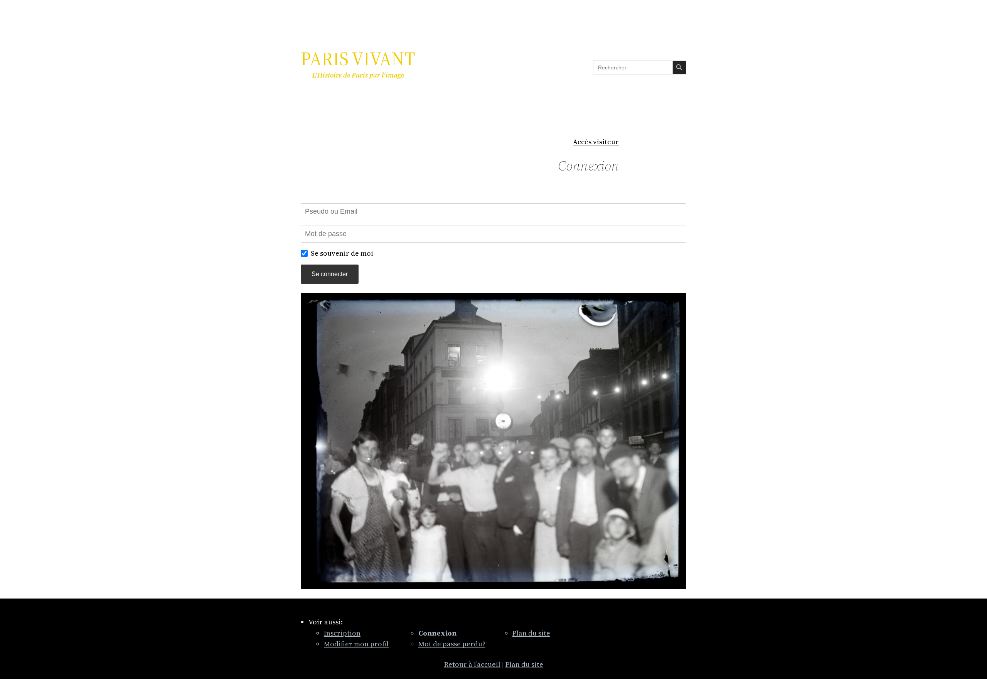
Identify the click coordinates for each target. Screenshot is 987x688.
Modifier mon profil (356, 644)
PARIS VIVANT (358, 58)
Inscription (342, 633)
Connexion (588, 166)
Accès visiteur (596, 142)
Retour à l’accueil (472, 664)
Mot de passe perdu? (451, 644)
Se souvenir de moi (342, 253)
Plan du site (531, 633)
